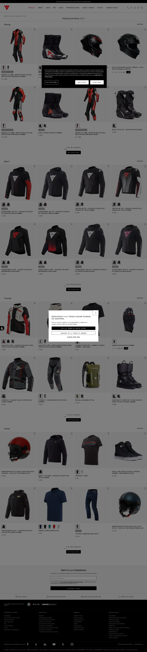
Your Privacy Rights (51, 82)
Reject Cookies (82, 82)
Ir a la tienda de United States (73, 328)
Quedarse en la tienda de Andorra (73, 333)
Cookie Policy (97, 75)
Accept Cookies (97, 82)
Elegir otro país (73, 337)
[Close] (95, 312)
